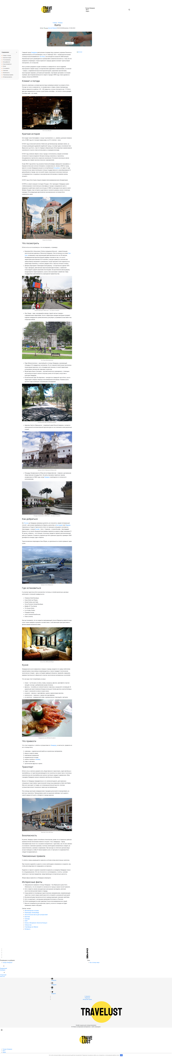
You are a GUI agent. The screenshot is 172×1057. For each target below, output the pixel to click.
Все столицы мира (94, 962)
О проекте (87, 996)
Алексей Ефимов (52, 28)
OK (121, 1055)
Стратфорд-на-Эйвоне (31, 927)
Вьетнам (27, 916)
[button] (1, 1030)
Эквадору (54, 745)
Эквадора (34, 52)
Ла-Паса (42, 56)
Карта (87, 11)
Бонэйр (37, 529)
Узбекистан (28, 925)
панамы (37, 759)
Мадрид (68, 525)
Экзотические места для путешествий (36, 914)
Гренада (27, 918)
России (26, 523)
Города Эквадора (90, 8)
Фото (87, 9)
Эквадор (46, 477)
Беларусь (27, 929)
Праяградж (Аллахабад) (32, 912)
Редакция (87, 997)
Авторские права (87, 999)
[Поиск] (129, 9)
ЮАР (26, 921)
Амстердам (59, 525)
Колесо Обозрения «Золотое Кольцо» (36, 923)
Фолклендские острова (32, 910)
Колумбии (57, 168)
